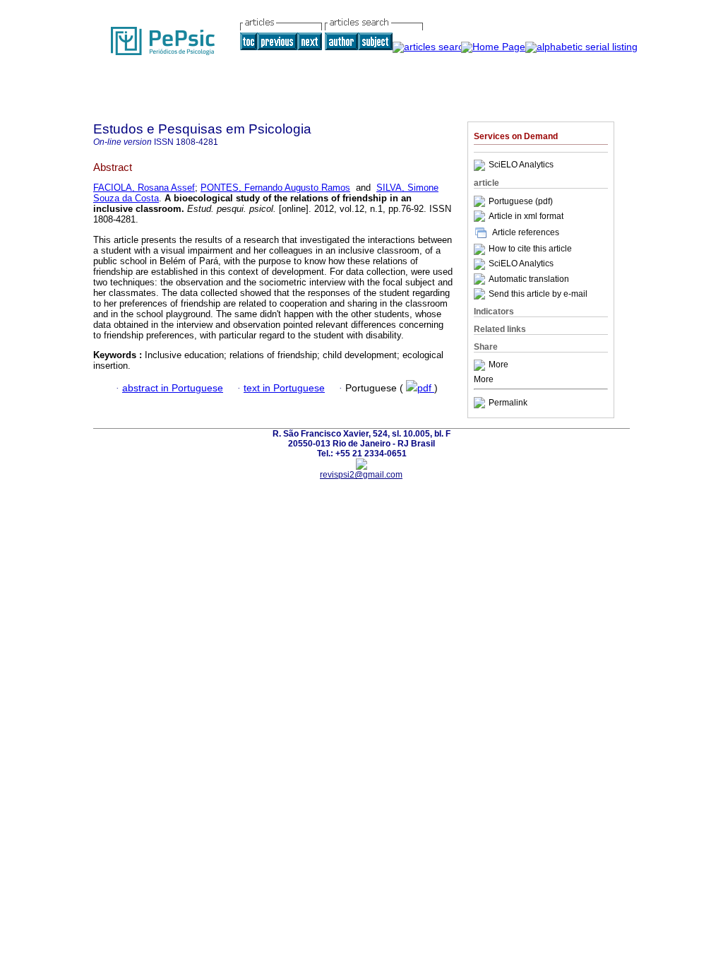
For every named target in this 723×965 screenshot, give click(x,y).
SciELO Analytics (521, 165)
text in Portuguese (284, 388)
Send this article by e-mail (538, 294)
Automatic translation (529, 279)
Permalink (508, 403)
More (498, 365)
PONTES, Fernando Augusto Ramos (275, 187)
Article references (525, 232)
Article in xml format (526, 216)
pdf (425, 388)
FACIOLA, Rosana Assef (144, 187)
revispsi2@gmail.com (361, 475)
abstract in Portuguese (172, 388)
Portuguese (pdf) (521, 201)
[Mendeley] (481, 365)
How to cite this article (530, 249)
